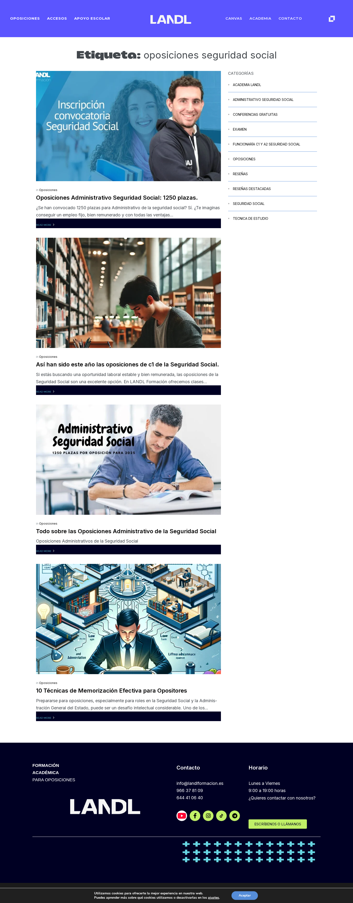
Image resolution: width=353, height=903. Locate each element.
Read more (43, 224)
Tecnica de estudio (250, 218)
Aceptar (245, 895)
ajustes (213, 898)
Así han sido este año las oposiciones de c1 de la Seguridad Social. (127, 364)
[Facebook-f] (195, 815)
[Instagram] (208, 815)
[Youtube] (181, 815)
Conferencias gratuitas (255, 114)
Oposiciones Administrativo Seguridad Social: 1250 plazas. (117, 197)
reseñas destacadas (252, 189)
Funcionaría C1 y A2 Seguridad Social (266, 144)
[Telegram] (234, 815)
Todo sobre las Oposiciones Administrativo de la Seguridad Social (126, 531)
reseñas (240, 174)
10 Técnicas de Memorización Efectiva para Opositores (111, 690)
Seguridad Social (248, 204)
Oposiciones (48, 190)
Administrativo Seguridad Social (263, 100)
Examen (240, 129)
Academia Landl (247, 85)
